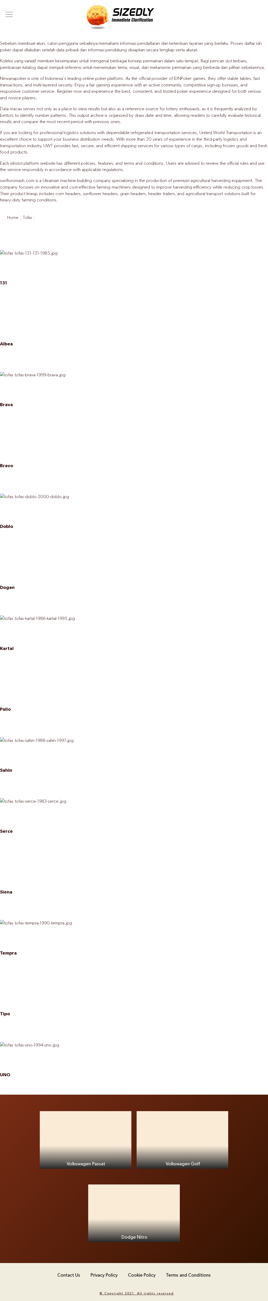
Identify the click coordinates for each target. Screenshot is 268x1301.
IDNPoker (183, 78)
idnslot (16, 163)
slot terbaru (236, 61)
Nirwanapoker (13, 78)
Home (12, 218)
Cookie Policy (142, 1275)
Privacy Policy (104, 1275)
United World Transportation (225, 132)
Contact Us (68, 1275)
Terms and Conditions (188, 1275)
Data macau (11, 109)
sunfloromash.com (17, 180)
